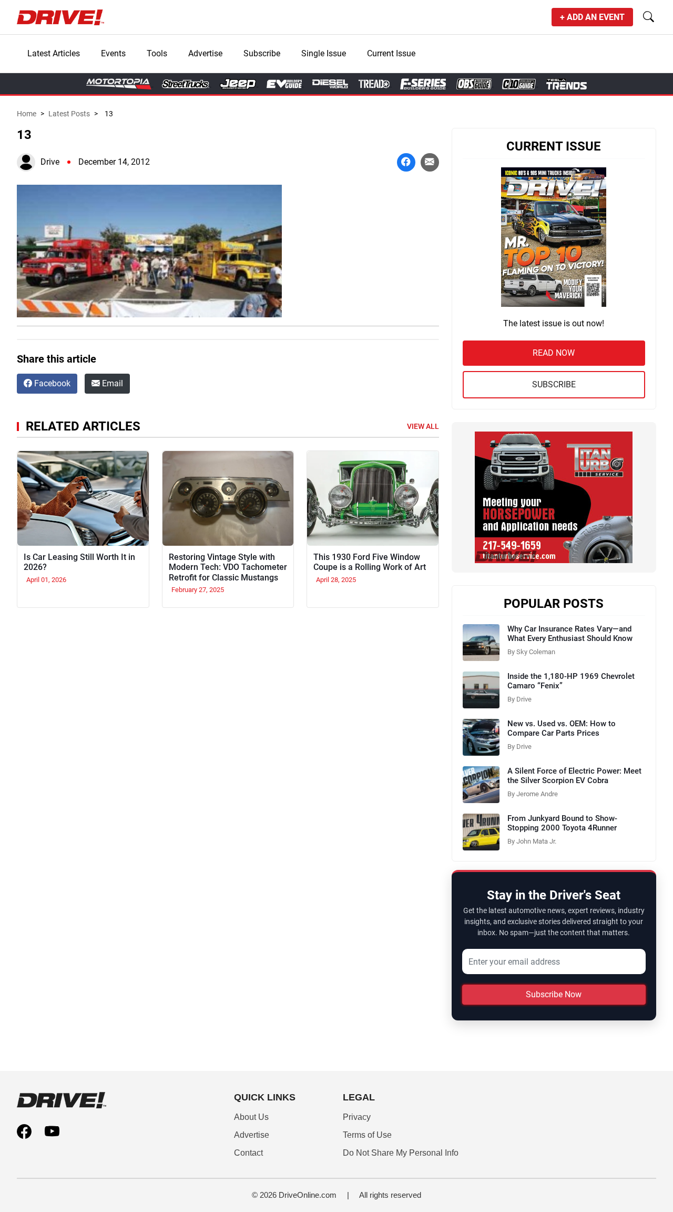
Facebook (51, 383)
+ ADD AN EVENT (592, 17)
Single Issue (323, 53)
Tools (157, 53)
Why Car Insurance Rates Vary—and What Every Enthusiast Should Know (570, 633)
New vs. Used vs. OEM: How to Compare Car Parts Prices (561, 728)
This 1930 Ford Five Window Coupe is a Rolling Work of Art (369, 562)
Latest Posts (69, 113)
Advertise (205, 53)
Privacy (357, 1117)
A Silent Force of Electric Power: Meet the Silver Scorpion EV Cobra (574, 775)
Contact (248, 1152)
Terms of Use (367, 1134)
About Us (251, 1117)
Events (113, 53)
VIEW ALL (423, 426)
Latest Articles (53, 53)
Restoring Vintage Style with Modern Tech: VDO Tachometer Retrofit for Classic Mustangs (228, 567)
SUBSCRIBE (554, 384)
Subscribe (261, 53)
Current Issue (391, 53)
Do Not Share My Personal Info (400, 1152)
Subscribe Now (554, 994)
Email (111, 383)
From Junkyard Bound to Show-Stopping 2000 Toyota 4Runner (562, 823)
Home (26, 113)
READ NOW (554, 353)
